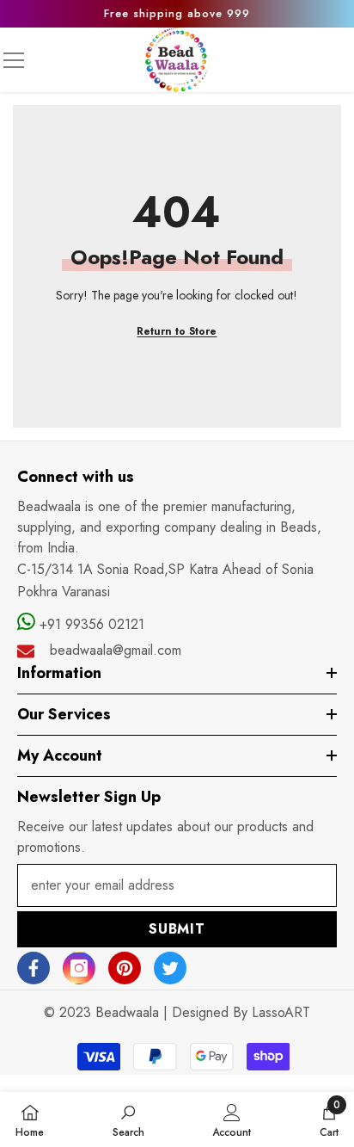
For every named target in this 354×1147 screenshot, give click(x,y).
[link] (128, 1119)
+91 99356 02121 (89, 624)
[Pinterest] (124, 968)
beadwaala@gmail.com (115, 650)
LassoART (281, 1012)
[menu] (13, 60)
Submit (177, 929)
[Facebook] (33, 968)
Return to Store (177, 331)
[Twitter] (170, 968)
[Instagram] (79, 968)
